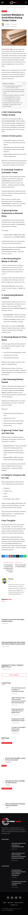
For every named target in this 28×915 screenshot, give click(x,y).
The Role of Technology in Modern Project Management (19, 729)
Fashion (4, 765)
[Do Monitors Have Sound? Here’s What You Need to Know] (14, 610)
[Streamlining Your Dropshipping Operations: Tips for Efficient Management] (6, 872)
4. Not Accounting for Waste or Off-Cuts (14, 95)
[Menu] (3, 2)
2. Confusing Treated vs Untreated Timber (14, 89)
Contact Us (13, 904)
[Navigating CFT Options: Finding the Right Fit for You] (14, 656)
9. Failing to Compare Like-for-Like (12, 104)
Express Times (8, 908)
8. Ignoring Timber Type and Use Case (13, 102)
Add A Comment (14, 675)
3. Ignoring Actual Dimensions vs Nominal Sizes (14, 92)
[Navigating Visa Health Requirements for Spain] (6, 721)
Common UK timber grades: (12, 87)
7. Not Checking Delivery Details (11, 100)
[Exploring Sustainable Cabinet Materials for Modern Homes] (6, 711)
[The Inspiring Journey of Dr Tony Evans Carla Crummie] (6, 884)
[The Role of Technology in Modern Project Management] (6, 729)
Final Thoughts (8, 106)
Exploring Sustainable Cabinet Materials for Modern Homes (18, 711)
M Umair (8, 24)
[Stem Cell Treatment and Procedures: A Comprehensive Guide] (6, 690)
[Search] (25, 2)
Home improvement (6, 742)
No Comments (6, 26)
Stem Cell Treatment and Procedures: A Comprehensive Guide (18, 689)
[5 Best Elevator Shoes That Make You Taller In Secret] (14, 772)
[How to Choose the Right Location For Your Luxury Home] (14, 749)
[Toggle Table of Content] (23, 83)
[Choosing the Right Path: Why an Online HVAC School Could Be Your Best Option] (14, 633)
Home (3, 7)
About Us (10, 902)
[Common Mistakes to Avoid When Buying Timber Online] (14, 37)
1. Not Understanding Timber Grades (13, 86)
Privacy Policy (19, 902)
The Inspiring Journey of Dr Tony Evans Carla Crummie (19, 883)
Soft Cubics (10, 910)
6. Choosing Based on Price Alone (12, 99)
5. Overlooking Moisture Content (12, 97)
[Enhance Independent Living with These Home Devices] (14, 795)
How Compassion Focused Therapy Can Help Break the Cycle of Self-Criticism (8, 568)
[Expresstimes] (14, 2)
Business (4, 11)
